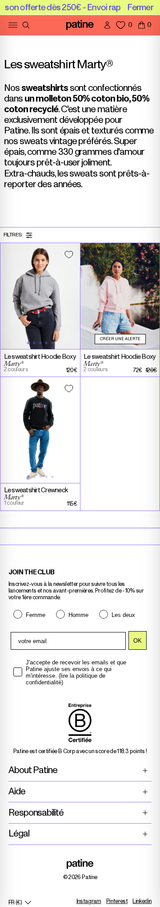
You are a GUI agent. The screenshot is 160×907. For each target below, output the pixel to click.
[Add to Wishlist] (69, 254)
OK (137, 640)
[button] (144, 25)
